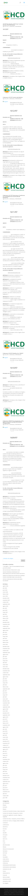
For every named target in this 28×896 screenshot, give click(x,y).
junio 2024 (5, 634)
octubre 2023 (5, 650)
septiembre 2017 (6, 747)
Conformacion (6, 824)
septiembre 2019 (6, 715)
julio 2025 (5, 608)
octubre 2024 (5, 626)
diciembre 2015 (6, 775)
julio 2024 (5, 632)
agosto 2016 (5, 763)
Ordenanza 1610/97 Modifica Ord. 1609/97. (13, 353)
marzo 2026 (5, 592)
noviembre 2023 (6, 648)
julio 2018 (5, 729)
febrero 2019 (5, 723)
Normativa (5, 851)
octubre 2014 (5, 779)
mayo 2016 (5, 769)
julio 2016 (5, 765)
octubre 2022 (5, 672)
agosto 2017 (5, 749)
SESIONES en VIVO (7, 881)
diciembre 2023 (6, 646)
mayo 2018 (5, 733)
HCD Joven (5, 834)
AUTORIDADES (6, 803)
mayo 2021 (5, 695)
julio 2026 (5, 588)
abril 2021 (5, 697)
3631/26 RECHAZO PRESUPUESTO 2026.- (11, 570)
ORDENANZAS (18, 26)
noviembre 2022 (6, 670)
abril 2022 (5, 684)
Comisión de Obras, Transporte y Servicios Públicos (14, 818)
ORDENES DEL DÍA (7, 869)
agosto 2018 (5, 727)
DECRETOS (5, 826)
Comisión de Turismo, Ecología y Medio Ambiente (13, 820)
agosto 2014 (5, 783)
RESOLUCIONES (6, 877)
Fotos (4, 830)
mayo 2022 (5, 682)
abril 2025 (5, 614)
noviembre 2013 (6, 791)
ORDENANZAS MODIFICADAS (9, 865)
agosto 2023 (5, 654)
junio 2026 (5, 590)
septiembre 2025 (6, 604)
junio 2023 (5, 658)
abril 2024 (5, 638)
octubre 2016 (5, 761)
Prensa (4, 871)
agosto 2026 (5, 586)
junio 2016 (5, 767)
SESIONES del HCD (7, 879)
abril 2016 (5, 771)
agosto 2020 (5, 709)
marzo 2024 (5, 640)
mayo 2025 (5, 612)
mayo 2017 (5, 755)
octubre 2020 (5, 705)
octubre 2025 (5, 602)
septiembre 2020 (6, 707)
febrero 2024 (5, 642)
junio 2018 (5, 731)
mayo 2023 (5, 660)
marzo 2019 (5, 721)
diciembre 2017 (6, 741)
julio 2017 (5, 751)
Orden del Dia (6, 859)
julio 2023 (5, 656)
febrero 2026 (5, 594)
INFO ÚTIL (5, 839)
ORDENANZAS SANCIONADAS (9, 867)
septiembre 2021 (6, 688)
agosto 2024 (5, 630)
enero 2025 (5, 620)
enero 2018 (5, 739)
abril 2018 (5, 735)
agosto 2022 (5, 676)
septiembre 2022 (6, 674)
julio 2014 (5, 785)
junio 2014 (5, 787)
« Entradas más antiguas (8, 558)
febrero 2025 (5, 618)
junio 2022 (5, 680)
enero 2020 (5, 711)
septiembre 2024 (6, 628)
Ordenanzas (12, 26)
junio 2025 (5, 610)
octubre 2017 (5, 745)
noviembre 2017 (6, 743)
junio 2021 (5, 692)
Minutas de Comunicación (8, 849)
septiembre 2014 (6, 781)
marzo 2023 (5, 664)
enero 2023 (5, 666)
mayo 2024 (5, 636)
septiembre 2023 (6, 652)
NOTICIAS (5, 853)
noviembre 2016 (6, 759)
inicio (4, 841)
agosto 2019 (5, 717)
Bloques (4, 805)
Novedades (5, 857)
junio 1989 (5, 797)
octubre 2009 (5, 795)
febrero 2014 (5, 789)
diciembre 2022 (6, 668)
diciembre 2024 (6, 622)
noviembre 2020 (6, 703)
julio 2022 (5, 678)
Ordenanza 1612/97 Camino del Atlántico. (13, 97)
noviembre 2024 (6, 624)
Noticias (4, 855)
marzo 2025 (5, 616)
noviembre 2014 (6, 777)
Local (4, 843)
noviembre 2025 (6, 600)
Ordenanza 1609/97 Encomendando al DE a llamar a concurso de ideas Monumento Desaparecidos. (13, 422)
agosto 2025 (5, 606)
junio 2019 (5, 719)
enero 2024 (5, 644)
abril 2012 (5, 793)
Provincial (5, 875)
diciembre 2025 (6, 598)
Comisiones (5, 822)
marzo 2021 (5, 699)
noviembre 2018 (6, 725)
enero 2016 (5, 773)
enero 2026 (5, 596)
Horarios (4, 836)
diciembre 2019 (6, 713)
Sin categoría (5, 883)
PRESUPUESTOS (6, 873)
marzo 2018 (5, 737)
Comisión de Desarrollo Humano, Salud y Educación (14, 811)
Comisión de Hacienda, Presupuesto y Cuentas (13, 813)
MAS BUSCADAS (6, 845)
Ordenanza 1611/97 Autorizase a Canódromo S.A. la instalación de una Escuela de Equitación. (14, 196)
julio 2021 (5, 690)
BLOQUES (5, 807)
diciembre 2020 (6, 701)
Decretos (5, 828)
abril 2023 (5, 662)
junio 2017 (5, 753)
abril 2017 (5, 757)
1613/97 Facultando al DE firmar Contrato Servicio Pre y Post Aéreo (13, 24)
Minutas (4, 847)
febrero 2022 (5, 686)
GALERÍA (5, 832)
